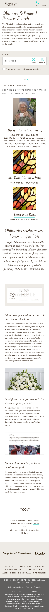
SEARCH (6, 54)
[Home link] (9, 4)
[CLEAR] (33, 59)
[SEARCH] (42, 59)
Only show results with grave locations (23, 69)
